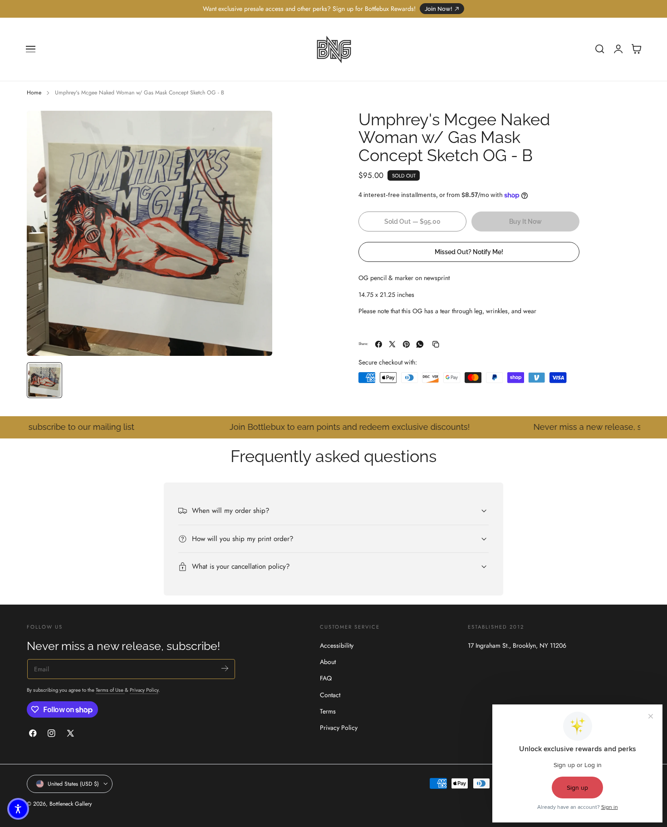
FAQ (326, 678)
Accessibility (336, 645)
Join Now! (438, 8)
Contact (330, 694)
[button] (31, 49)
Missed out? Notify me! (469, 252)
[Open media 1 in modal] (256, 126)
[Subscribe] (224, 668)
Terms (328, 711)
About (328, 661)
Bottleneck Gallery (70, 804)
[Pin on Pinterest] (406, 344)
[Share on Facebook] (378, 344)
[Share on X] (392, 344)
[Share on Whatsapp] (420, 344)
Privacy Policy (144, 690)
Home (34, 93)
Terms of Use (110, 690)
